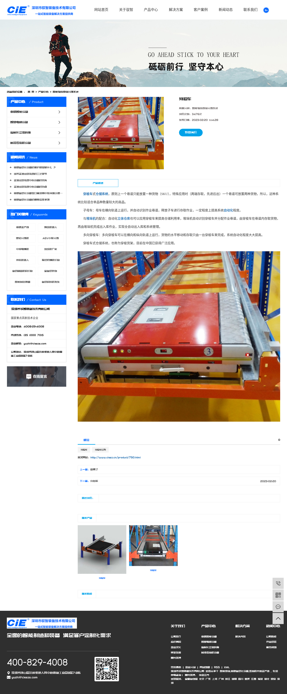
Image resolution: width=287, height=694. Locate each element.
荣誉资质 (176, 652)
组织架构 (176, 641)
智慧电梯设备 (19, 122)
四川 (240, 679)
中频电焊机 (22, 249)
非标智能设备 (19, 112)
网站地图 (205, 667)
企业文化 (176, 647)
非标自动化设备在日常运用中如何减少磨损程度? (37, 193)
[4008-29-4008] (278, 583)
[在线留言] (278, 606)
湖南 (234, 679)
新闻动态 (226, 10)
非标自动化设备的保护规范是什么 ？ (34, 167)
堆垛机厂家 (50, 249)
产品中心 (151, 10)
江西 (253, 679)
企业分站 (190, 667)
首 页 (31, 91)
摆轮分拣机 (22, 238)
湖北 (266, 679)
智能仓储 (225, 671)
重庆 (247, 679)
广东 (208, 679)
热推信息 (176, 667)
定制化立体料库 (20, 132)
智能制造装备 (22, 282)
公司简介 (176, 636)
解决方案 (176, 10)
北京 (201, 679)
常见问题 (271, 647)
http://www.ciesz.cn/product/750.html (115, 457)
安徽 (273, 679)
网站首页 (101, 10)
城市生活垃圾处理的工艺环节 (29, 173)
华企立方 (203, 675)
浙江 (227, 679)
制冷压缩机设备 (20, 143)
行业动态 (271, 641)
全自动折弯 (50, 271)
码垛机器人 (50, 227)
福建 (260, 679)
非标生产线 (22, 227)
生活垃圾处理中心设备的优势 (29, 180)
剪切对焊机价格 (51, 260)
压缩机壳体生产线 (259, 671)
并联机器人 (22, 260)
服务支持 (176, 657)
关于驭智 (126, 10)
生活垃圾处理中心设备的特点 (29, 186)
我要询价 (191, 132)
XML (226, 667)
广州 (221, 679)
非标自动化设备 (240, 671)
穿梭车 (84, 449)
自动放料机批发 (51, 282)
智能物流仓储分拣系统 (65, 91)
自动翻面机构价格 (22, 271)
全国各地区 (191, 679)
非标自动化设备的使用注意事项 (31, 199)
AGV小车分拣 (51, 238)
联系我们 (250, 10)
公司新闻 (271, 636)
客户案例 (201, 10)
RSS (217, 667)
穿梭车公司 (100, 449)
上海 (214, 679)
